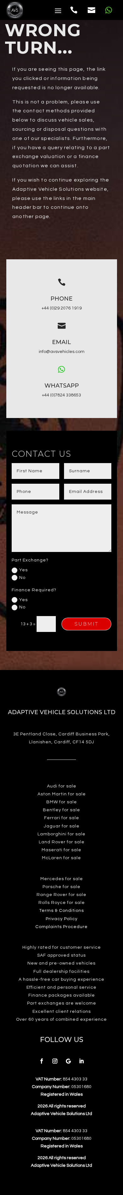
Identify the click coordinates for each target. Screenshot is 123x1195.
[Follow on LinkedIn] (81, 1061)
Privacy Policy (62, 919)
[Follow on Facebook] (42, 1061)
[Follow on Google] (68, 1061)
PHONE (61, 298)
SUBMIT (86, 624)
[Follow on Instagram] (55, 1061)
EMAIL (61, 342)
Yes (23, 570)
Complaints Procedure (61, 927)
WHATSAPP (61, 385)
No (22, 577)
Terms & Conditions (61, 910)
